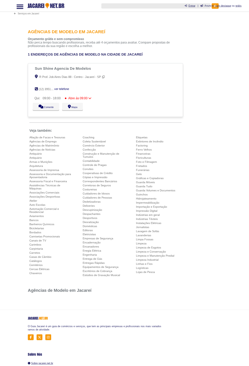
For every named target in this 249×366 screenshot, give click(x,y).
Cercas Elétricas (39, 269)
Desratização (91, 222)
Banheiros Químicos (41, 224)
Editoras (88, 230)
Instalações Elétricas (148, 223)
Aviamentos (36, 216)
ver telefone (61, 89)
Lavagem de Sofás (147, 231)
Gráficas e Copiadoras (150, 178)
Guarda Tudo (144, 186)
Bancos (34, 220)
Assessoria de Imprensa (44, 170)
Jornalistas (142, 227)
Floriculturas (143, 157)
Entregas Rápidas (94, 262)
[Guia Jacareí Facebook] (32, 337)
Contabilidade (91, 160)
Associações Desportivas (44, 196)
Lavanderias (143, 235)
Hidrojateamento (146, 198)
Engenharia (90, 254)
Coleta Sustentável (94, 141)
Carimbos (35, 244)
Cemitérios (36, 265)
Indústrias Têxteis (147, 218)
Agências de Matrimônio (44, 145)
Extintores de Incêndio (149, 141)
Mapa (73, 107)
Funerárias (142, 170)
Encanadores (91, 246)
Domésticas (90, 226)
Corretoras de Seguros (97, 185)
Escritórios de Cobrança (97, 271)
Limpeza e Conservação (151, 251)
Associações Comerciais (44, 192)
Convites (88, 169)
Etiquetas (141, 137)
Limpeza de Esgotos (148, 247)
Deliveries (89, 205)
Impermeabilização (147, 202)
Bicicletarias (36, 228)
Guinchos (142, 194)
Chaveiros (35, 273)
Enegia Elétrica (92, 250)
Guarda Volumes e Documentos (155, 190)
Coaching (88, 137)
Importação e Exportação (151, 206)
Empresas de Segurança (98, 238)
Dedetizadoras (92, 201)
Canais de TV (37, 240)
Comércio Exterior (94, 145)
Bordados (35, 232)
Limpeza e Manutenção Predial (155, 255)
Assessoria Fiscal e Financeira (48, 181)
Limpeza (141, 243)
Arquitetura (36, 165)
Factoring (142, 145)
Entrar (192, 5)
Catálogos (35, 260)
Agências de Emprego (43, 141)
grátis (238, 5)
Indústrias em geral (148, 214)
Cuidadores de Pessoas (97, 197)
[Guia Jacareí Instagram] (49, 337)
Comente (46, 107)
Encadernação (92, 242)
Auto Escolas (37, 204)
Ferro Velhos (144, 149)
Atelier (33, 200)
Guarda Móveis (145, 182)
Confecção (89, 149)
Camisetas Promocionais (44, 236)
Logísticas (142, 267)
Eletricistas (89, 234)
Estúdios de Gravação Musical (101, 275)
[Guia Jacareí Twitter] (41, 337)
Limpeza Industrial (147, 259)
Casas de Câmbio (40, 256)
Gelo (139, 174)
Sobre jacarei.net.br (42, 363)
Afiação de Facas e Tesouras (47, 137)
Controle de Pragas (95, 164)
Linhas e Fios (144, 263)
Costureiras (90, 189)
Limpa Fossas (144, 239)
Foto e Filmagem (146, 161)
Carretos (34, 252)
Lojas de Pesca (145, 272)
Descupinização (92, 209)
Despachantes (91, 213)
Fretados (141, 165)
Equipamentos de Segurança (100, 266)
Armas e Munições (40, 161)
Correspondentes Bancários (100, 181)
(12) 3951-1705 (48, 89)
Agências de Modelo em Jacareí (59, 290)
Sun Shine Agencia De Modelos (63, 68)
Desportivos (90, 218)
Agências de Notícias (42, 149)
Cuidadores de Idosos (96, 193)
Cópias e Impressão (95, 177)
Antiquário (35, 153)
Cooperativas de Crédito (98, 173)
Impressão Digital (146, 210)
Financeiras (143, 153)
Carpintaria (36, 248)
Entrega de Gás (92, 258)
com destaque (223, 5)
